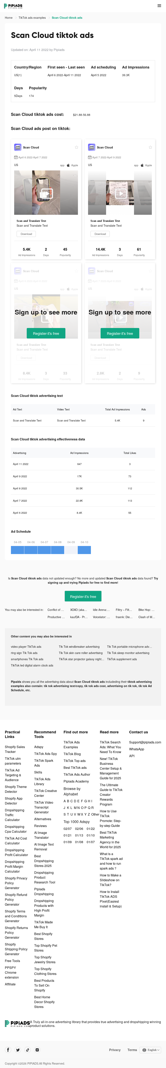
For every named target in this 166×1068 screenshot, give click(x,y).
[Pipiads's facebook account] (8, 1050)
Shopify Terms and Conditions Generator (16, 916)
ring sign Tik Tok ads (24, 653)
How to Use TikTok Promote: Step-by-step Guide (110, 818)
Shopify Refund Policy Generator (16, 899)
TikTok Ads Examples (72, 744)
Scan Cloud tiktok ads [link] (67, 18)
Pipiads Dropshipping (44, 891)
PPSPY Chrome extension (12, 972)
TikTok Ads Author (77, 774)
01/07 (90, 842)
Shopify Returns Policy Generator (16, 932)
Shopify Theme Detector (16, 789)
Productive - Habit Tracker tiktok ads (59, 617)
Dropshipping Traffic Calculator (14, 815)
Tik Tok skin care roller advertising (81, 653)
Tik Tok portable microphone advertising (131, 647)
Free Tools (12, 960)
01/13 (78, 835)
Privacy (115, 1050)
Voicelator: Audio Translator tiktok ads (104, 617)
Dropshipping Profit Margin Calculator (14, 866)
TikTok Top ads (75, 760)
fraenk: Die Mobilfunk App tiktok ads (127, 617)
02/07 (67, 828)
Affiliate (10, 984)
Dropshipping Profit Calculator (16, 852)
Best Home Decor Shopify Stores (44, 1002)
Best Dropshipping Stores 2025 (44, 861)
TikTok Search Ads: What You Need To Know (110, 747)
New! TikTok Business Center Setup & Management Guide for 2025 (111, 768)
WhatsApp (136, 749)
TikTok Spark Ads (43, 763)
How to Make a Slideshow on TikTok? (110, 880)
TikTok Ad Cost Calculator (16, 840)
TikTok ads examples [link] (33, 18)
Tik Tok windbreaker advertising (79, 647)
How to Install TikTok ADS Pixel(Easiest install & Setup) (111, 898)
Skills (38, 772)
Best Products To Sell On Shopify (44, 985)
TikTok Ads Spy (45, 753)
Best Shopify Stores (43, 936)
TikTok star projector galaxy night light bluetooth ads (83, 659)
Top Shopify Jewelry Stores (44, 959)
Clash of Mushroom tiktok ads (149, 617)
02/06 (78, 828)
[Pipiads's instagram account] (37, 1050)
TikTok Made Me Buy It (43, 924)
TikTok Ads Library (42, 781)
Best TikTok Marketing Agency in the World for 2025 (110, 839)
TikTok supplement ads (122, 659)
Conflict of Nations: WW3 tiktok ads (59, 610)
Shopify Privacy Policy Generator (16, 883)
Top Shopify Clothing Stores (45, 971)
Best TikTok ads (75, 767)
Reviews (40, 825)
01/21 (67, 835)
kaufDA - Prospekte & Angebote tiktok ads (81, 617)
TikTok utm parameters (13, 761)
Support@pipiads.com (145, 742)
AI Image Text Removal (44, 846)
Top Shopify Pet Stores (45, 948)
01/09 (67, 842)
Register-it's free (46, 333)
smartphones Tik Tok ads (27, 659)
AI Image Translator (41, 835)
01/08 (78, 842)
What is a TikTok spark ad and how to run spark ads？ (111, 861)
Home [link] (9, 18)
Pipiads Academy (76, 781)
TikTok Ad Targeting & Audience (13, 775)
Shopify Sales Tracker (15, 749)
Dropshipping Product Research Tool (44, 877)
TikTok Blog (72, 753)
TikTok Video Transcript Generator (43, 807)
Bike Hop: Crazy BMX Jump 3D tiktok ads (149, 610)
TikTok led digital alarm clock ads (32, 665)
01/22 (90, 828)
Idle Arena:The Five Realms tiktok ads (104, 610)
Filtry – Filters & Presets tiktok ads (127, 610)
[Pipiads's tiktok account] (27, 1050)
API (131, 756)
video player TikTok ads (26, 647)
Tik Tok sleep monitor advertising (128, 653)
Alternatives (42, 819)
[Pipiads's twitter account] (18, 1050)
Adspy (38, 746)
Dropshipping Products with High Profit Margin (44, 908)
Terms (132, 1050)
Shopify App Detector (13, 800)
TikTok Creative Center (45, 793)
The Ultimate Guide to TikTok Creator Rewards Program (111, 794)
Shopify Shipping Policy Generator (16, 949)
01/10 (90, 835)
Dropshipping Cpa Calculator (16, 829)
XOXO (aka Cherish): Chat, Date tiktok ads (81, 610)
